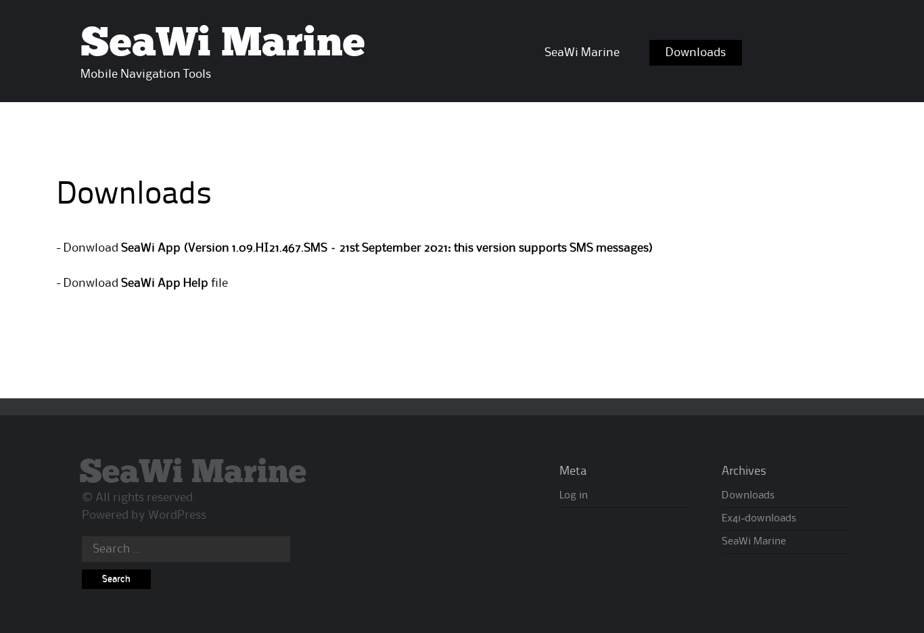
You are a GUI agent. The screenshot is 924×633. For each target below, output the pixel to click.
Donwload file (146, 283)
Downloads (696, 52)
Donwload (357, 248)
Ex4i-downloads (759, 518)
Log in (573, 495)
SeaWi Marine (222, 44)
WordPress (177, 515)
